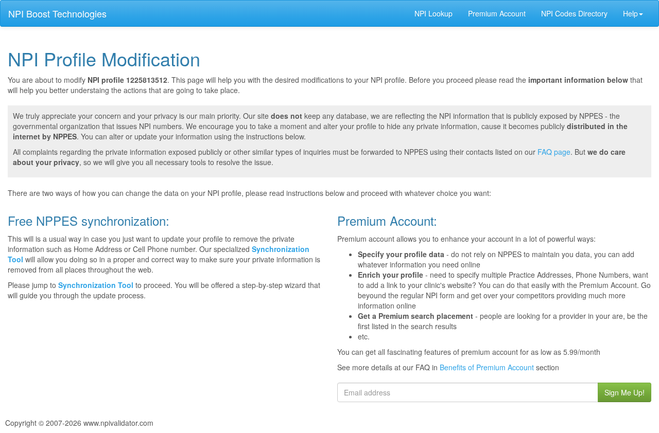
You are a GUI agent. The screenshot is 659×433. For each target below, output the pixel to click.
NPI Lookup (433, 13)
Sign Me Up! (624, 392)
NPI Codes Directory (574, 13)
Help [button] (630, 13)
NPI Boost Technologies (57, 13)
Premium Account (497, 13)
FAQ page (553, 152)
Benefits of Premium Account (487, 367)
